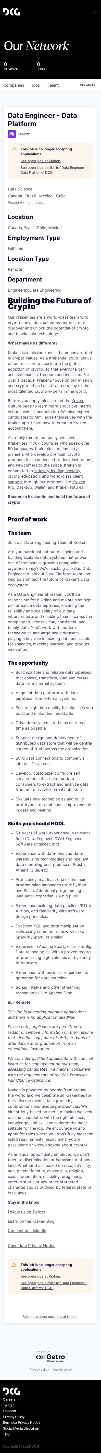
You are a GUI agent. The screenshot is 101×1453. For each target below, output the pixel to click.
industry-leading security (57, 470)
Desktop (24, 487)
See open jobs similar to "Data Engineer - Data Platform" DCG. (54, 169)
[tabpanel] (50, 773)
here (28, 428)
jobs (36, 85)
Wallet (40, 487)
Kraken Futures (69, 487)
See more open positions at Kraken (50, 1316)
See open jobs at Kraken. (41, 161)
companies (14, 85)
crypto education (24, 476)
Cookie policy (62, 1369)
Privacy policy (39, 1369)
